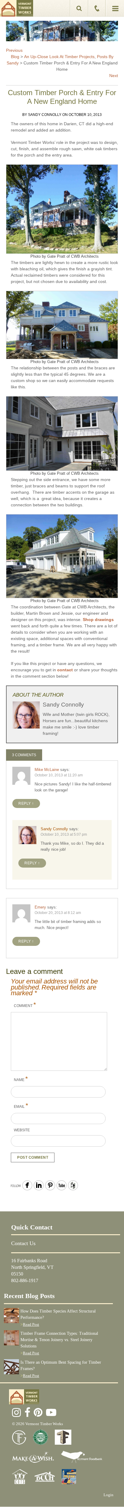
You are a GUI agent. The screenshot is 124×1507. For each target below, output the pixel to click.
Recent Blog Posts (29, 1296)
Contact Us (23, 1243)
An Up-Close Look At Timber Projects (59, 56)
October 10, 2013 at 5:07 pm (64, 834)
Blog (15, 56)
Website (22, 1130)
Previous (14, 50)
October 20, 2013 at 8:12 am (58, 913)
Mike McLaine (47, 769)
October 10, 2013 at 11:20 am (59, 775)
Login (108, 1495)
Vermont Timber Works (16, 8)
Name (21, 1079)
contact (65, 669)
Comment (25, 1004)
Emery (40, 907)
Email (21, 1105)
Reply (24, 803)
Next (113, 75)
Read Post (31, 1324)
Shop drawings (98, 619)
